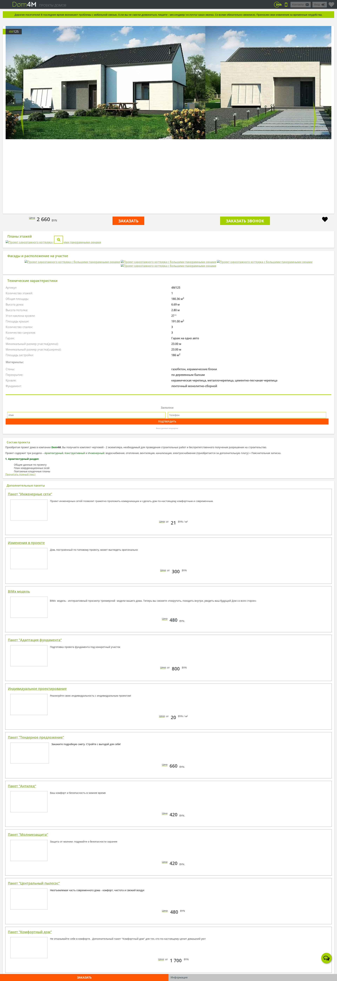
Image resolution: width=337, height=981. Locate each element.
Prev (22, 118)
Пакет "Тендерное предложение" (36, 807)
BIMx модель (19, 661)
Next (315, 118)
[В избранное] (325, 220)
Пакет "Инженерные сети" (30, 564)
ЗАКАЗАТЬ (128, 220)
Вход (317, 4)
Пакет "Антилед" (22, 856)
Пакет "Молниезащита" (28, 904)
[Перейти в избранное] (331, 3)
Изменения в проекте (26, 612)
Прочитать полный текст (20, 544)
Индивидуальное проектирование (37, 758)
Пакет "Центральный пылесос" (34, 953)
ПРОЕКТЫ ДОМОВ (52, 5)
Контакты (298, 4)
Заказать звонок (245, 220)
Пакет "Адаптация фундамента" (35, 709)
